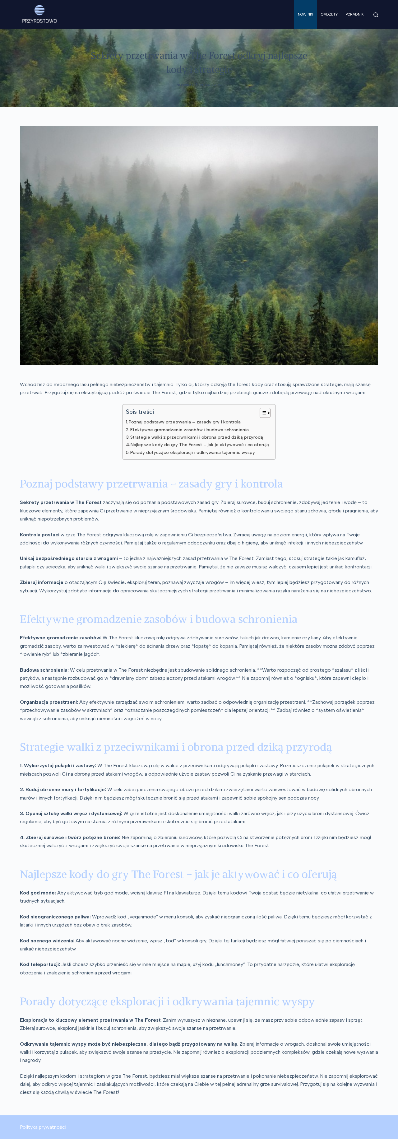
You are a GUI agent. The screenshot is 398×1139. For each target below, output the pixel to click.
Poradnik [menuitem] (354, 14)
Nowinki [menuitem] (305, 14)
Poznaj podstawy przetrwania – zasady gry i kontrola (185, 422)
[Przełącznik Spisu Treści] (262, 413)
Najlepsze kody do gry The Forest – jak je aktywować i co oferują (200, 444)
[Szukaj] (375, 14)
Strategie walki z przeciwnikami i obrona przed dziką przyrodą (196, 437)
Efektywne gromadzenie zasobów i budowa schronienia (189, 429)
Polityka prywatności (43, 1127)
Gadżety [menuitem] (329, 14)
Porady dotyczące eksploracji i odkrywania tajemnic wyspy (192, 452)
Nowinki (185, 85)
